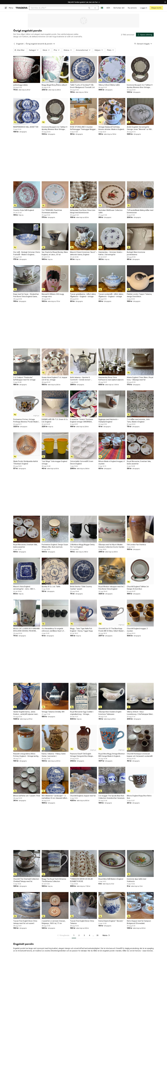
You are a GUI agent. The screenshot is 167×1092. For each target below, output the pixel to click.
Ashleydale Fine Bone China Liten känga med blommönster (82, 211)
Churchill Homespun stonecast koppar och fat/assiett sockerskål (139, 755)
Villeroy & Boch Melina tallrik (109, 85)
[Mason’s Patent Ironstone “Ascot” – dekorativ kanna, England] (83, 236)
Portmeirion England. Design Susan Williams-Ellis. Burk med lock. (55, 546)
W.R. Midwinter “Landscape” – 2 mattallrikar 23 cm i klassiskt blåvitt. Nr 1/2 (55, 797)
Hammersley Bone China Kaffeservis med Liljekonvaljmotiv (111, 378)
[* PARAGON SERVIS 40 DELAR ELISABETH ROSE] (83, 863)
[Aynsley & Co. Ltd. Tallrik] (55, 571)
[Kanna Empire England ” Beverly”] (111, 905)
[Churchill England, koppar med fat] (83, 780)
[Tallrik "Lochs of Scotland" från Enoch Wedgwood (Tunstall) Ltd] (83, 69)
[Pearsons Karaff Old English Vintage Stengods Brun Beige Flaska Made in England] (83, 738)
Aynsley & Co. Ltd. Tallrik (51, 586)
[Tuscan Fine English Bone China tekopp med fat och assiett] (26, 905)
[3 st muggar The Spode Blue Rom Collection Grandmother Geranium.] (111, 780)
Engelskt (20, 44)
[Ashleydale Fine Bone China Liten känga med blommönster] (83, 194)
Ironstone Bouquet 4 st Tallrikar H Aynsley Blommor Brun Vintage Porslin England (139, 86)
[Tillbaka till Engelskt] (14, 43)
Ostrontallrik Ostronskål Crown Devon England (81, 462)
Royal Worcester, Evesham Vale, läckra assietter (139, 462)
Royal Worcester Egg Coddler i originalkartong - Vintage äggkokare (81, 713)
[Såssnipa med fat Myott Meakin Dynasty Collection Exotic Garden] (111, 529)
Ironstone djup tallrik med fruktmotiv (136, 880)
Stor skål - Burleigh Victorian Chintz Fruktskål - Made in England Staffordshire (26, 253)
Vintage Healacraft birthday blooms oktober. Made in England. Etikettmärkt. (111, 128)
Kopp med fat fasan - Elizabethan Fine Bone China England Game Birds (26, 295)
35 (97, 935)
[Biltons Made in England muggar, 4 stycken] (111, 445)
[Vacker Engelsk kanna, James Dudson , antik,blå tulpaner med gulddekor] (26, 696)
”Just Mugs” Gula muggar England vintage (54, 462)
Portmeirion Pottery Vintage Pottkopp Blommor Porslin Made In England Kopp (26, 420)
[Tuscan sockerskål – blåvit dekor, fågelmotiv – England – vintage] (111, 278)
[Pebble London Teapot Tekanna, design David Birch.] (140, 278)
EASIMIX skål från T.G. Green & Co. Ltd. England (55, 420)
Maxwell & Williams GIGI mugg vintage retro (53, 295)
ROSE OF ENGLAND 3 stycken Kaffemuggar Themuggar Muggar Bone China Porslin (83, 128)
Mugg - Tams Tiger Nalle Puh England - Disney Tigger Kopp (81, 629)
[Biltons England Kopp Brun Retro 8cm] (140, 780)
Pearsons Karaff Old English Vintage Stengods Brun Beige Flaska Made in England (81, 755)
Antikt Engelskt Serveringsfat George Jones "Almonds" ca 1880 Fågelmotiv (140, 128)
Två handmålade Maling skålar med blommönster (140, 211)
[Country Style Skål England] (26, 194)
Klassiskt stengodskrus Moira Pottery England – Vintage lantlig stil (25, 755)
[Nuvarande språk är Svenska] (102, 8)
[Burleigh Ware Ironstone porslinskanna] (140, 236)
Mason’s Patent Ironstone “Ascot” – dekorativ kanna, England (83, 253)
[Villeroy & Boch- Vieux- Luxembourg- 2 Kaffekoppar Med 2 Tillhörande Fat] (140, 696)
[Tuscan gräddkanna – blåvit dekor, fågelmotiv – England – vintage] (83, 278)
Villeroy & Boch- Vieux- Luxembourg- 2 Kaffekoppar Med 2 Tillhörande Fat (140, 713)
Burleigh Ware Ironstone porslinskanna (136, 253)
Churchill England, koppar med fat (83, 796)
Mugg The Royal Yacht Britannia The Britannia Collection (54, 880)
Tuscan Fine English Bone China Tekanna (82, 922)
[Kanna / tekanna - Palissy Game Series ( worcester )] (55, 738)
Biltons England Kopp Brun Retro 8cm (139, 797)
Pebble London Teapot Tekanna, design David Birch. (139, 295)
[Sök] (89, 8)
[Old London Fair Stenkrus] (140, 529)
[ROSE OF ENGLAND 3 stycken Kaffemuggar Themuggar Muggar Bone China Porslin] (83, 111)
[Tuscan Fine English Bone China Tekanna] (83, 905)
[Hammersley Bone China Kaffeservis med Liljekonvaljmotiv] (111, 361)
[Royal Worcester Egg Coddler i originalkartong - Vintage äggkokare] (83, 696)
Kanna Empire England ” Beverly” (110, 921)
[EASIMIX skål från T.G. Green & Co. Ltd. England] (55, 403)
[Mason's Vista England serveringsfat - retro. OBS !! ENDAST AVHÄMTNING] (26, 571)
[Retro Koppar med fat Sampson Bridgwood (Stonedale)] (140, 905)
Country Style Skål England (23, 210)
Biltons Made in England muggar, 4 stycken (111, 462)
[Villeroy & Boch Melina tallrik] (111, 69)
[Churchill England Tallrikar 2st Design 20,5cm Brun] (140, 571)
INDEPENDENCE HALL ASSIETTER (25, 127)
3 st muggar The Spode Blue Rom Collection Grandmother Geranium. (111, 797)
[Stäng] (165, 2)
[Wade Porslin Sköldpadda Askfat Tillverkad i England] (26, 445)
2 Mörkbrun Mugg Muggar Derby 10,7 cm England (82, 546)
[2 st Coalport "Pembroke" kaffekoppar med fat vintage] (26, 361)
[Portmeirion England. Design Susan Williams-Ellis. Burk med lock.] (55, 529)
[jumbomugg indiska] (26, 69)
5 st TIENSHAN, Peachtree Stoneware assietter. (52, 211)
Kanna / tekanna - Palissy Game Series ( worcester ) (54, 755)
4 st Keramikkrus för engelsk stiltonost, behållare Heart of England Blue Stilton (53, 629)
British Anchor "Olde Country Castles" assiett (81, 588)
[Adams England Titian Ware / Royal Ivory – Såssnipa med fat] (140, 361)
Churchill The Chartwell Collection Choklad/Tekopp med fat (26, 880)
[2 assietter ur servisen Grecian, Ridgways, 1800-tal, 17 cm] (55, 905)
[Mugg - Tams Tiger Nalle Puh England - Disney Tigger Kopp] (83, 613)
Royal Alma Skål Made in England (110, 879)
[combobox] (60, 8)
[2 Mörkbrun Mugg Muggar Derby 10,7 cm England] (83, 529)
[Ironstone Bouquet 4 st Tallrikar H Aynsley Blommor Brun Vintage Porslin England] (140, 69)
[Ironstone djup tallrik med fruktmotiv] (140, 863)
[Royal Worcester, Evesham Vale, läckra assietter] (140, 445)
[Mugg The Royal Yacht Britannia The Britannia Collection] (55, 863)
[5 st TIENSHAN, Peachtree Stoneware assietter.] (55, 194)
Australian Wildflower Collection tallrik (110, 211)
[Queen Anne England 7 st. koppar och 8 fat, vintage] (55, 361)
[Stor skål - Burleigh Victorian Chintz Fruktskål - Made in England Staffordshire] (26, 236)
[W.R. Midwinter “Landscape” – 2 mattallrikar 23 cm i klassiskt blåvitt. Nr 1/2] (55, 780)
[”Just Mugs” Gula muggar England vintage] (55, 445)
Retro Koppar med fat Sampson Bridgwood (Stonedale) (139, 922)
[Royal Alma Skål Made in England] (111, 863)
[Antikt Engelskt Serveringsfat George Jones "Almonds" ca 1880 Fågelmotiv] (140, 111)
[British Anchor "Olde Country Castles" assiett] (83, 571)
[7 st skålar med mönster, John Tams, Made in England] (140, 403)
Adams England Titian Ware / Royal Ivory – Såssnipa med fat (140, 378)
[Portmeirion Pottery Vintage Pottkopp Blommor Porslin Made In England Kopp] (26, 403)
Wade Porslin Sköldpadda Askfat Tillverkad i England (25, 462)
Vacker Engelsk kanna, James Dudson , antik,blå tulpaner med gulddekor (25, 713)
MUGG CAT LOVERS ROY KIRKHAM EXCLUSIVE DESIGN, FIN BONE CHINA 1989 (26, 629)
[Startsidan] (21, 8)
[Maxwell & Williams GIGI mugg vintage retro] (55, 278)
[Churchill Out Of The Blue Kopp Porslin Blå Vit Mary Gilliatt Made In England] (111, 613)
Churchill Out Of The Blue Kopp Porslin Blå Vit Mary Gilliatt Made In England (111, 629)
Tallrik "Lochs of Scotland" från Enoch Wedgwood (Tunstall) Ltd (82, 86)
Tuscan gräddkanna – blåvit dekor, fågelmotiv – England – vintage (83, 295)
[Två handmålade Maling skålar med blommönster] (140, 194)
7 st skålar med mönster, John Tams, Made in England (138, 420)
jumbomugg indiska (20, 85)
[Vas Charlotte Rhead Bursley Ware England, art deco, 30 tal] (55, 236)
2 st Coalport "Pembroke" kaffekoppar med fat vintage (24, 378)
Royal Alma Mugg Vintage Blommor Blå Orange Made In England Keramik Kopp (111, 755)
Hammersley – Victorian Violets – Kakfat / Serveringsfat (110, 253)
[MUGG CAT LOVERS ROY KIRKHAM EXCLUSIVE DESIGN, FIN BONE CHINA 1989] (26, 613)
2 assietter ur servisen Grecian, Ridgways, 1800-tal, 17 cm (53, 922)
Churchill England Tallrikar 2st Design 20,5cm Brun (138, 588)
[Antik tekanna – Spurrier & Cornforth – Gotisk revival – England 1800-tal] (83, 361)
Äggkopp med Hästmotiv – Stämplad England (108, 420)
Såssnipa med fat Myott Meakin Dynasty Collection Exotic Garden (111, 546)
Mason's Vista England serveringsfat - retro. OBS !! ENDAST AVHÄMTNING (24, 588)
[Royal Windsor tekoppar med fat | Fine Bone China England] (111, 571)
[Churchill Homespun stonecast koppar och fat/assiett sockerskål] (140, 738)
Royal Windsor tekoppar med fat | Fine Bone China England (111, 588)
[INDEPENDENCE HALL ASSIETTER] (26, 111)
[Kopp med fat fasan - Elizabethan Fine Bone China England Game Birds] (26, 278)
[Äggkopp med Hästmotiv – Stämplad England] (111, 403)
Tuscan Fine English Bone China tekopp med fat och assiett (25, 922)
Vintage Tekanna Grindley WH (53, 712)
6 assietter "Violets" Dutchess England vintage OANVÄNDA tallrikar (81, 420)
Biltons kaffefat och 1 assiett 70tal (26, 796)
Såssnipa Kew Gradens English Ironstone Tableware (109, 713)
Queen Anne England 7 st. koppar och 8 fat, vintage (54, 378)
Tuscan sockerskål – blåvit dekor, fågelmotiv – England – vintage (110, 295)
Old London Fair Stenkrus (136, 544)
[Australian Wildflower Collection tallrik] (111, 194)
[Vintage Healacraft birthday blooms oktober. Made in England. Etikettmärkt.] (111, 111)
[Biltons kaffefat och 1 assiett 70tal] (26, 780)
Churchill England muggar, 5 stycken (137, 629)
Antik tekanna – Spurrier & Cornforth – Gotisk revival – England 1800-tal (80, 378)
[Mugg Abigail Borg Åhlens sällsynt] (55, 69)
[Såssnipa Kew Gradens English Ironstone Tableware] (111, 696)
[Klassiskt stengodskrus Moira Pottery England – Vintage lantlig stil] (26, 738)
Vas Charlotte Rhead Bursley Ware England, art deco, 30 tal (55, 253)
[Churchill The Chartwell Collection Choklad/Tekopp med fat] (26, 863)
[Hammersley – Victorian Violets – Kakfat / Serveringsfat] (111, 236)
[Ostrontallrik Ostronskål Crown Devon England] (83, 445)
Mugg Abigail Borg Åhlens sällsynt (54, 85)
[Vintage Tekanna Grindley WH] (55, 696)
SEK (108, 8)
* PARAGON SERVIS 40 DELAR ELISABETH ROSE (81, 880)
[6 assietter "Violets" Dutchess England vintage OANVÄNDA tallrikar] (83, 403)
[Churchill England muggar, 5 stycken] (140, 613)
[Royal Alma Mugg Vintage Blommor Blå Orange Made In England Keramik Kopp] (111, 738)
